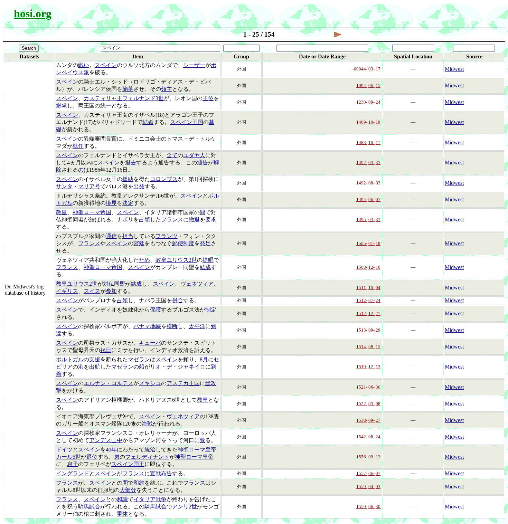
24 (378, 102)
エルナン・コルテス (108, 383)
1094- (361, 85)
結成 (205, 267)
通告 (202, 162)
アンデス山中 (105, 440)
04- (371, 486)
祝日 (105, 350)
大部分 (128, 490)
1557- (361, 473)
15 (378, 85)
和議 (122, 499)
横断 (172, 326)
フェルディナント (147, 457)
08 (378, 403)
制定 (210, 310)
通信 (111, 236)
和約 (138, 483)
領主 (166, 89)
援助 (127, 179)
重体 (122, 514)
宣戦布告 (161, 473)
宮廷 (138, 243)
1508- (361, 267)
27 (378, 313)
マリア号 (89, 186)
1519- (361, 366)
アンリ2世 (184, 506)
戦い (83, 65)
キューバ (150, 343)
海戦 (147, 424)
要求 (210, 219)
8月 (204, 359)
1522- (361, 403)
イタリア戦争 (150, 499)
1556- (361, 456)
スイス (92, 291)
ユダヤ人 (194, 155)
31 (378, 162)
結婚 (147, 122)
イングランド (72, 473)
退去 (130, 162)
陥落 (127, 89)
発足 (205, 243)
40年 (111, 449)
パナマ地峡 (147, 326)
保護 (155, 310)
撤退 (194, 219)
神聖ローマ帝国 (92, 212)
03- (371, 69)
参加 (111, 291)
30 (378, 387)
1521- (361, 387)
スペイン (106, 65)
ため (144, 260)
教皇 (61, 212)
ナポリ (125, 219)
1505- (361, 243)
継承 (61, 105)
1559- (361, 486)
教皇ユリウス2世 (176, 260)
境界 (111, 203)
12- (371, 267)
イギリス (67, 291)
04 (378, 287)
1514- (361, 346)
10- (371, 122)
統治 (150, 449)
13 (378, 366)
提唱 (208, 260)
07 (378, 199)
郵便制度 (183, 243)
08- (371, 182)
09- (371, 102)
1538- (361, 420)
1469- (361, 122)
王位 (208, 98)
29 (378, 330)
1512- (361, 300)
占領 (144, 219)
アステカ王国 (183, 383)
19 (378, 122)
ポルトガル (70, 359)
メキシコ (150, 383)
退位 (91, 457)
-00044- (359, 69)
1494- (361, 199)
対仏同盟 (114, 284)
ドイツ (64, 449)
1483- (361, 142)
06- (371, 85)
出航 (94, 367)
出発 (138, 186)
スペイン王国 (186, 122)
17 (378, 69)
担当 (127, 236)
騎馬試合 (89, 506)
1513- (361, 330)
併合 (177, 300)
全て (172, 155)
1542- (361, 436)
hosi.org (32, 13)
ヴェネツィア (197, 284)
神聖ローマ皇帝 (194, 457)
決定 (127, 203)
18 (378, 243)
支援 (94, 359)
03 (378, 182)
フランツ (167, 236)
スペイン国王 (127, 464)
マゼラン (139, 359)
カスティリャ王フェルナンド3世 (124, 98)
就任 (78, 146)
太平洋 (197, 326)
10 (378, 267)
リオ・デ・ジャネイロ (177, 367)
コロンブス (164, 179)
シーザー (194, 65)
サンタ (64, 186)
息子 (72, 464)
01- (371, 243)
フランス (172, 219)
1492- (361, 162)
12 (378, 456)
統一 (105, 105)
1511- (361, 287)
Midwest (454, 69)
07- (371, 300)
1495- (361, 219)
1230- (361, 102)
